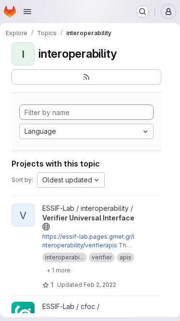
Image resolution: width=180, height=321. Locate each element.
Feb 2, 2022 (100, 284)
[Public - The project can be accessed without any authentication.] (46, 227)
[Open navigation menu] (27, 11)
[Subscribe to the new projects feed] (86, 77)
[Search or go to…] (142, 11)
